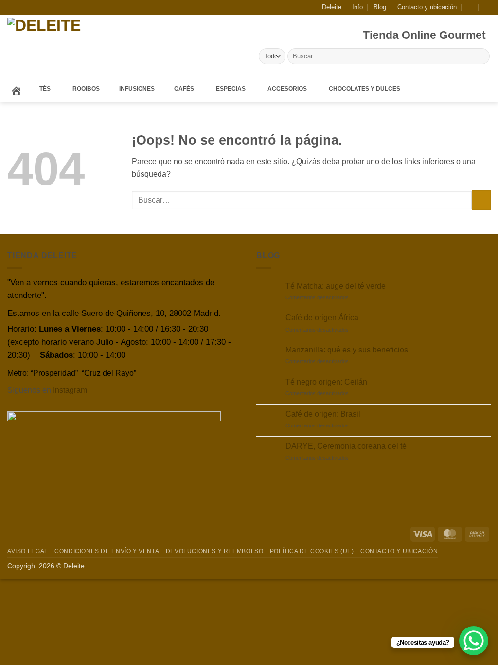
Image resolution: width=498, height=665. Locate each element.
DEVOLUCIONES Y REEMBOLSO (215, 551)
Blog (380, 7)
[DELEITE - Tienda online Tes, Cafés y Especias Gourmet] (72, 46)
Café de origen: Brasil (322, 414)
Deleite (331, 7)
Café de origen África (321, 318)
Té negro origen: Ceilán (326, 382)
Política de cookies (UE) (312, 551)
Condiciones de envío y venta (106, 551)
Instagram (70, 390)
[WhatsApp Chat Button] (473, 640)
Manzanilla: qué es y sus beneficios (346, 350)
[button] (470, 7)
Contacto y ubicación (427, 7)
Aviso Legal (27, 551)
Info (357, 7)
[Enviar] (481, 56)
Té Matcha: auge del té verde (335, 286)
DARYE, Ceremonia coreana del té (346, 446)
